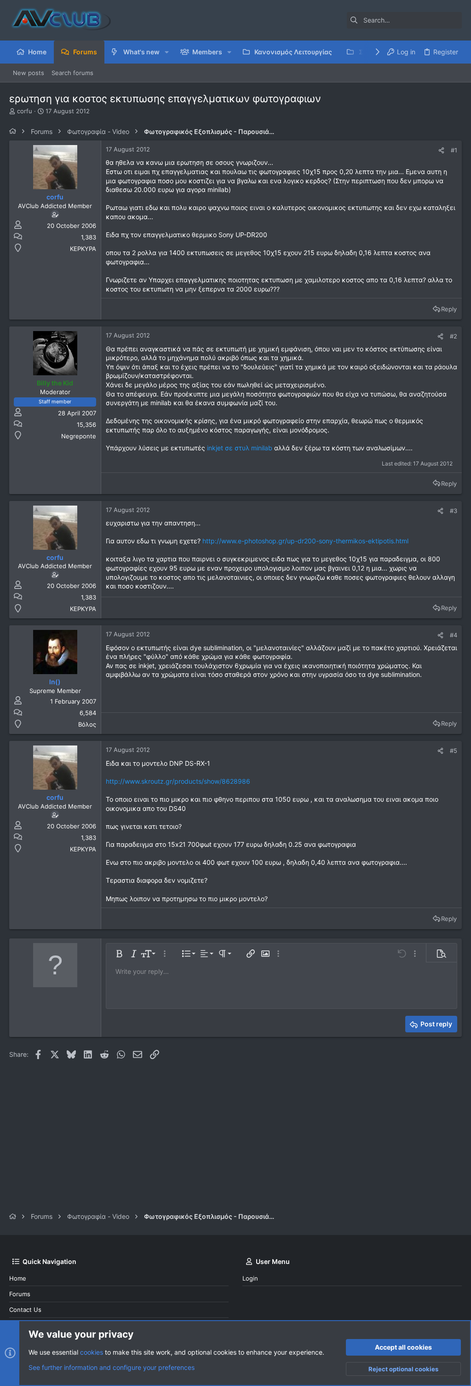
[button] (167, 52)
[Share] (441, 150)
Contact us (25, 1309)
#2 (453, 336)
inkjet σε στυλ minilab (239, 448)
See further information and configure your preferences (112, 1367)
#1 (454, 150)
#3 (453, 510)
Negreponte (78, 436)
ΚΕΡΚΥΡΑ (83, 248)
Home (17, 1278)
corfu (24, 111)
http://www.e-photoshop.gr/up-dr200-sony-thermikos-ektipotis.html (305, 541)
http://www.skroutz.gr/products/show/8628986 (178, 781)
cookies (91, 1352)
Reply (449, 309)
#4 (453, 635)
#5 (453, 750)
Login (250, 1278)
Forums (19, 1294)
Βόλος (87, 724)
